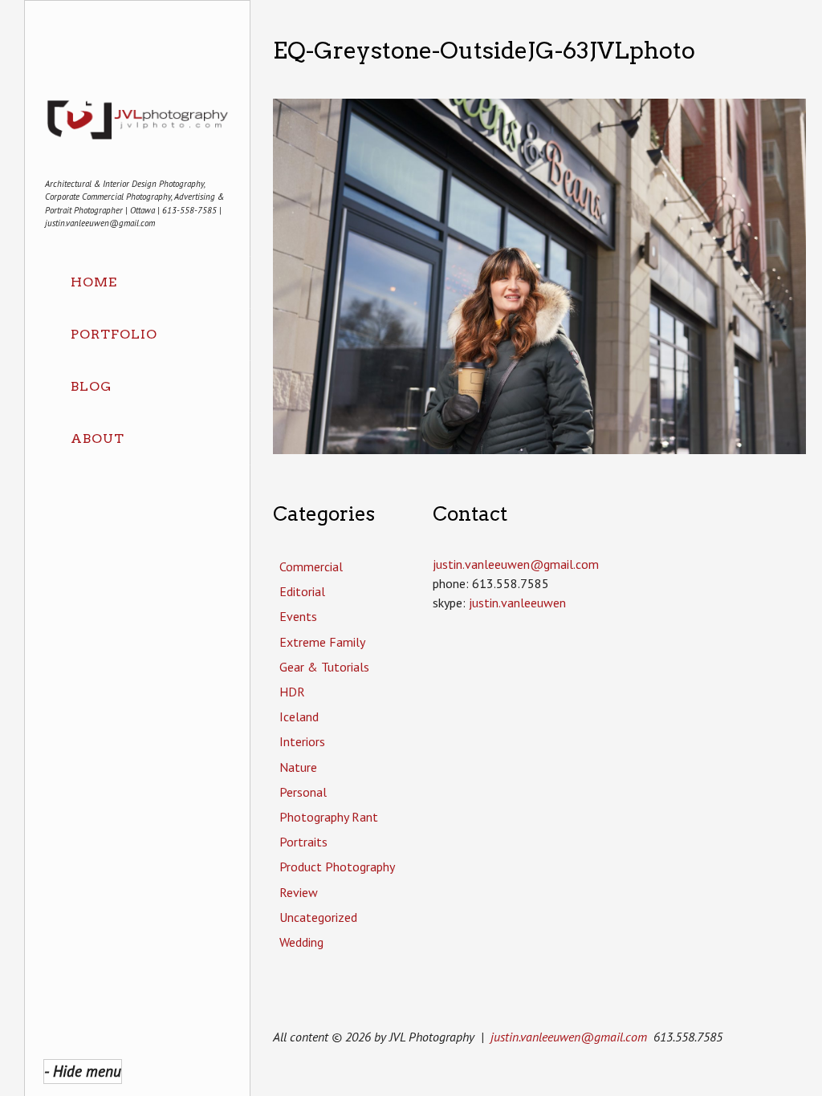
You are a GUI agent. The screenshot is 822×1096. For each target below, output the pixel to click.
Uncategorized (318, 917)
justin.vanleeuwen (517, 603)
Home (94, 282)
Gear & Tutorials (324, 667)
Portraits (303, 842)
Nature (298, 767)
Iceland (299, 716)
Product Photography (337, 867)
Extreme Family (322, 642)
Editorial (302, 591)
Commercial (311, 566)
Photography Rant (328, 817)
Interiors (302, 741)
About (97, 438)
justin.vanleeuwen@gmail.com (568, 1037)
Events (298, 616)
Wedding (301, 942)
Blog (91, 386)
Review (298, 892)
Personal (303, 792)
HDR (292, 692)
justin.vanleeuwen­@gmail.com (516, 564)
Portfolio (114, 334)
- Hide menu (82, 1071)
